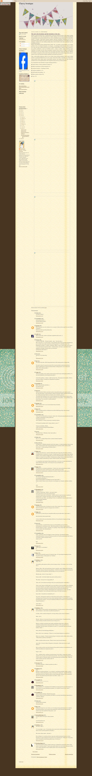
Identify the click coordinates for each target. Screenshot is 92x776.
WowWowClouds (39, 743)
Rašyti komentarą (35, 751)
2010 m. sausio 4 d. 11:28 (39, 605)
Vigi (37, 390)
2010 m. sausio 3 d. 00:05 (39, 380)
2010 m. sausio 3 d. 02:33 (39, 400)
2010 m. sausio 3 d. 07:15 (39, 464)
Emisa (37, 467)
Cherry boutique (26, 3)
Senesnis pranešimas (69, 754)
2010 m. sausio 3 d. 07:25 (39, 486)
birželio (22, 121)
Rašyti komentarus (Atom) (42, 757)
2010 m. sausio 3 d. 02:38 (39, 411)
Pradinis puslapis (52, 754)
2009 (21, 138)
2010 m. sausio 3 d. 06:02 (39, 448)
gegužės (22, 122)
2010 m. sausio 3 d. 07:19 (39, 472)
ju (36, 431)
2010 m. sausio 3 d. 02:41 (39, 428)
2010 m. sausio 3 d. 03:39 (39, 440)
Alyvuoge (38, 663)
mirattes (37, 325)
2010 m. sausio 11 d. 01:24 (39, 740)
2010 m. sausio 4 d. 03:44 (39, 543)
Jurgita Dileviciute (40, 715)
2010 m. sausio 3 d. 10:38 (39, 509)
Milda (37, 512)
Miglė (37, 451)
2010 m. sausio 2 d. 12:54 (39, 337)
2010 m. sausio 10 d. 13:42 (39, 722)
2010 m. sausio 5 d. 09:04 (39, 665)
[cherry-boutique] (23, 69)
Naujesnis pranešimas (35, 754)
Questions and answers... (25, 132)
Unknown (38, 668)
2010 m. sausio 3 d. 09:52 (39, 502)
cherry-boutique (22, 51)
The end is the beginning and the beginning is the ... (25, 136)
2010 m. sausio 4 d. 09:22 (39, 550)
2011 (21, 114)
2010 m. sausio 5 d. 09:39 (39, 677)
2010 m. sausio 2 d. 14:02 (39, 358)
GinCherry (22, 148)
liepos (22, 119)
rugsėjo (22, 117)
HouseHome (38, 489)
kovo (22, 125)
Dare (37, 553)
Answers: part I (23, 131)
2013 (21, 111)
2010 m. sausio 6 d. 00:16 (39, 689)
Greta (37, 546)
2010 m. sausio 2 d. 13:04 (39, 351)
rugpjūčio (23, 118)
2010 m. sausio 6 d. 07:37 (39, 698)
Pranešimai (23, 43)
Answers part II (23, 129)
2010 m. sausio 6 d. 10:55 (39, 703)
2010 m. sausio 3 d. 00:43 (39, 387)
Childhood (23, 133)
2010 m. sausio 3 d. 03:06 (39, 434)
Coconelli (38, 680)
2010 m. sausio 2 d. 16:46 (39, 369)
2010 (21, 115)
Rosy (37, 706)
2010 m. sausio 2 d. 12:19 (39, 331)
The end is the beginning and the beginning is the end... (45, 34)
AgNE (37, 334)
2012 (21, 112)
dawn (37, 409)
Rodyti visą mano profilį (23, 166)
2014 (21, 110)
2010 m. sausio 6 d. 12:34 (39, 712)
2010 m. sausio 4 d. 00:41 (39, 530)
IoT (36, 361)
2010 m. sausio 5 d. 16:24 (39, 682)
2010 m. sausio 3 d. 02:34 (39, 406)
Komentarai (23, 45)
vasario (22, 126)
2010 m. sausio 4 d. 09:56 (39, 557)
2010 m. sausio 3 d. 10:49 (39, 520)
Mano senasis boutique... (23, 89)
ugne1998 (38, 383)
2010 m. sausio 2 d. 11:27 (39, 315)
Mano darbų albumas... (23, 85)
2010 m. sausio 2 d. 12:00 (39, 322)
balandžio (23, 124)
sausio (22, 128)
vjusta (37, 372)
